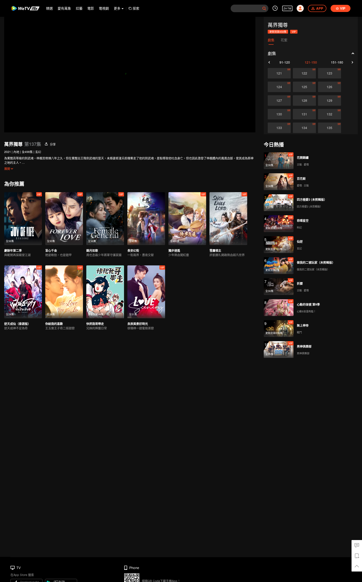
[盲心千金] (64, 218)
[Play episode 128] (304, 100)
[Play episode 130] (279, 114)
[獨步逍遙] (187, 218)
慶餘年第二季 (13, 250)
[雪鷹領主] (228, 218)
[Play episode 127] (279, 100)
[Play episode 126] (329, 87)
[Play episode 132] (329, 114)
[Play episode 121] (279, 73)
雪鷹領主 (215, 250)
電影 (90, 8)
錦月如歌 (92, 250)
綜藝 (79, 8)
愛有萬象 (64, 8)
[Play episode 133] (279, 128)
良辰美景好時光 (137, 323)
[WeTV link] (26, 8)
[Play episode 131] (304, 114)
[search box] (264, 8)
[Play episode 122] (304, 73)
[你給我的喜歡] (64, 291)
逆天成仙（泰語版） (17, 323)
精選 (49, 8)
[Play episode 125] (304, 87)
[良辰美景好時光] (146, 291)
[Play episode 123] (329, 73)
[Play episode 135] (329, 128)
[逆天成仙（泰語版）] (23, 291)
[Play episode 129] (329, 100)
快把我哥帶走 (95, 323)
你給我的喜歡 (54, 323)
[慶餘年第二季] (23, 218)
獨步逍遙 (174, 250)
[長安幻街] (146, 218)
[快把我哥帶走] (105, 291)
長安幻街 (133, 250)
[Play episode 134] (304, 128)
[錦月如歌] (105, 218)
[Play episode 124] (279, 87)
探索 (136, 8)
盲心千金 (51, 250)
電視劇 (104, 8)
